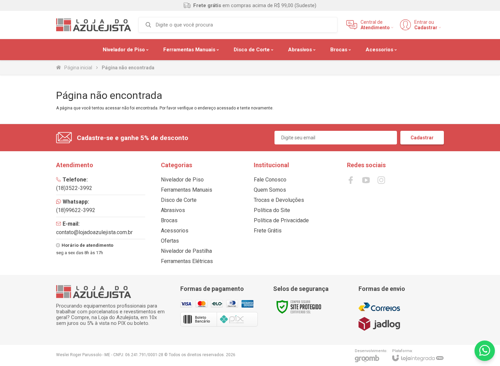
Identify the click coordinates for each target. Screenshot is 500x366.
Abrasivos (173, 210)
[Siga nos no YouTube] (366, 180)
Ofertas (170, 241)
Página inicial (78, 67)
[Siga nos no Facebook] (350, 180)
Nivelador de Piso (182, 179)
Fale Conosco (270, 179)
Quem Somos (270, 190)
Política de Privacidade (281, 220)
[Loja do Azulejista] (93, 24)
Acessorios (174, 230)
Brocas (169, 220)
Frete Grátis (268, 230)
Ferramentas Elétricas (187, 261)
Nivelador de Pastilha (186, 251)
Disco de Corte (179, 200)
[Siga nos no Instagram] (381, 180)
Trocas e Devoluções (279, 200)
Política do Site (272, 210)
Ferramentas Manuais (186, 190)
